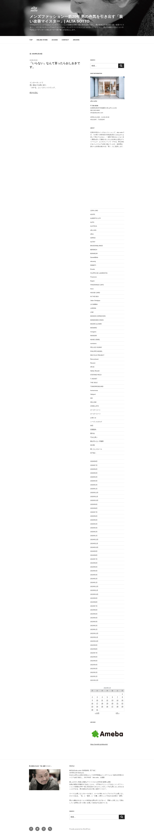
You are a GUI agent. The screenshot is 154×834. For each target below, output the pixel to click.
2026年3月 (93, 481)
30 (92, 710)
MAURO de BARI (96, 324)
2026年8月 (93, 461)
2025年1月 (93, 535)
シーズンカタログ (96, 421)
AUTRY (92, 242)
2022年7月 (93, 653)
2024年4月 (93, 571)
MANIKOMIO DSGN (97, 320)
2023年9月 (93, 598)
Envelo (92, 269)
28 (117, 706)
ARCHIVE (76, 40)
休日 (91, 425)
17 (97, 703)
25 (102, 706)
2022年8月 (93, 649)
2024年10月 (94, 547)
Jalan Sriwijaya (95, 300)
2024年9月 (93, 551)
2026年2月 (93, 485)
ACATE (92, 214)
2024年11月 (94, 543)
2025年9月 (93, 504)
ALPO (92, 222)
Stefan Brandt (94, 371)
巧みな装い (94, 437)
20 (112, 703)
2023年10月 (94, 594)
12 (107, 700)
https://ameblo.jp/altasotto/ (99, 744)
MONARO (93, 328)
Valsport (93, 394)
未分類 (92, 445)
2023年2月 (93, 625)
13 (112, 700)
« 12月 (97, 713)
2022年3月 (93, 668)
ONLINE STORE (42, 40)
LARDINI (93, 308)
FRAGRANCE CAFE (97, 285)
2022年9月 (93, 645)
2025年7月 (93, 512)
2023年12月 (94, 586)
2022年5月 (93, 661)
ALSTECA (93, 226)
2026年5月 (93, 473)
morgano (93, 332)
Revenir (92, 363)
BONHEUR (94, 253)
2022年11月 (94, 637)
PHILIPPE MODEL (96, 351)
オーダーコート (95, 410)
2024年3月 (93, 575)
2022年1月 (93, 676)
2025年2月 (93, 532)
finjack (92, 281)
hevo (92, 289)
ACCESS (55, 40)
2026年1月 (93, 489)
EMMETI (93, 265)
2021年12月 (94, 680)
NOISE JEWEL (95, 339)
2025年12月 (94, 492)
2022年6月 (93, 657)
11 (102, 700)
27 (112, 706)
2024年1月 (93, 582)
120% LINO (94, 210)
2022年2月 (93, 672)
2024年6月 (93, 563)
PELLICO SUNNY (96, 347)
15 (122, 700)
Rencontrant (94, 359)
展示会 (92, 433)
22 (122, 703)
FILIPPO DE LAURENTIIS (98, 273)
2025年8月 (93, 508)
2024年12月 (94, 539)
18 (102, 703)
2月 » (117, 713)
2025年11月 (94, 496)
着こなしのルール (96, 449)
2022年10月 (94, 641)
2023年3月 (93, 621)
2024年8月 (93, 555)
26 (107, 706)
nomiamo (93, 343)
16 (92, 703)
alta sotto (93, 230)
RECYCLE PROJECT (97, 355)
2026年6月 (93, 469)
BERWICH (93, 249)
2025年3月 (93, 528)
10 (97, 700)
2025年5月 (93, 520)
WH (91, 398)
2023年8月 (93, 602)
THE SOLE (94, 382)
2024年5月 (93, 567)
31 (97, 710)
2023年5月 (93, 614)
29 (122, 706)
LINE (92, 312)
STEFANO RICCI (96, 375)
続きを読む (34, 92)
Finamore (93, 277)
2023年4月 (93, 618)
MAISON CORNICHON (97, 316)
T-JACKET (93, 379)
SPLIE (92, 367)
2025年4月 (93, 524)
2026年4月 (93, 477)
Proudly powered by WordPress (79, 829)
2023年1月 (93, 629)
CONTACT (65, 40)
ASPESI (92, 238)
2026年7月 (93, 465)
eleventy (93, 261)
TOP (30, 40)
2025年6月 (93, 516)
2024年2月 (93, 578)
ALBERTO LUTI (95, 218)
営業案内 (93, 429)
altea (92, 234)
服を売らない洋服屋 (97, 441)
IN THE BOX (94, 296)
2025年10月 (94, 500)
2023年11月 (94, 590)
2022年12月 (94, 633)
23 (92, 706)
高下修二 (93, 453)
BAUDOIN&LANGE (96, 245)
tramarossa (94, 390)
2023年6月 (93, 610)
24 (97, 706)
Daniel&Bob (94, 257)
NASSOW (93, 335)
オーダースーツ (95, 414)
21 (117, 703)
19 (107, 703)
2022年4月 (93, 665)
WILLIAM (93, 402)
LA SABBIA (94, 304)
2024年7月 (93, 559)
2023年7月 (93, 606)
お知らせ (93, 418)
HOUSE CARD (95, 292)
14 (117, 700)
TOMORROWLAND (96, 386)
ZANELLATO (94, 406)
